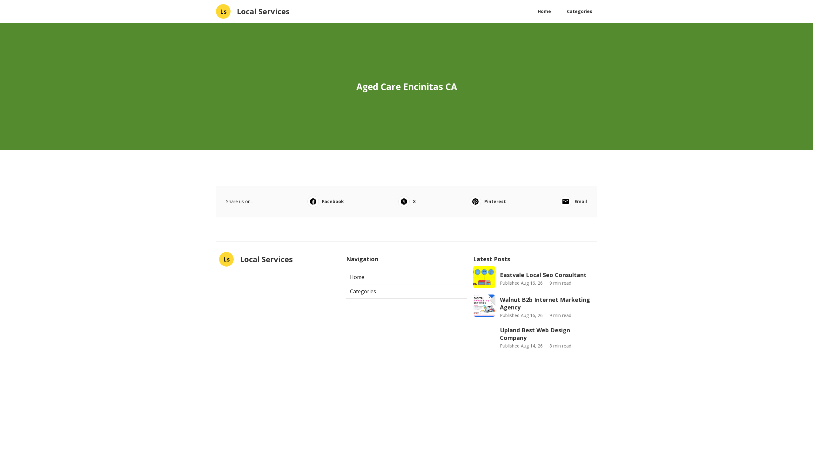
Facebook (333, 201)
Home (544, 11)
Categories (579, 11)
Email (580, 201)
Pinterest (495, 201)
